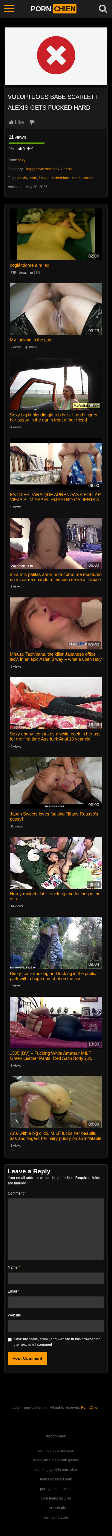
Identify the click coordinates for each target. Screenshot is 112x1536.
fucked (44, 178)
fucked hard (60, 178)
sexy (21, 160)
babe (33, 178)
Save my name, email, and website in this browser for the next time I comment (57, 1342)
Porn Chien (90, 1407)
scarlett (87, 178)
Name (14, 1267)
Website (14, 1315)
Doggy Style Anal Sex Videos (48, 169)
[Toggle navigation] (9, 9)
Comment (17, 1193)
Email (13, 1291)
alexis (22, 178)
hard (76, 178)
